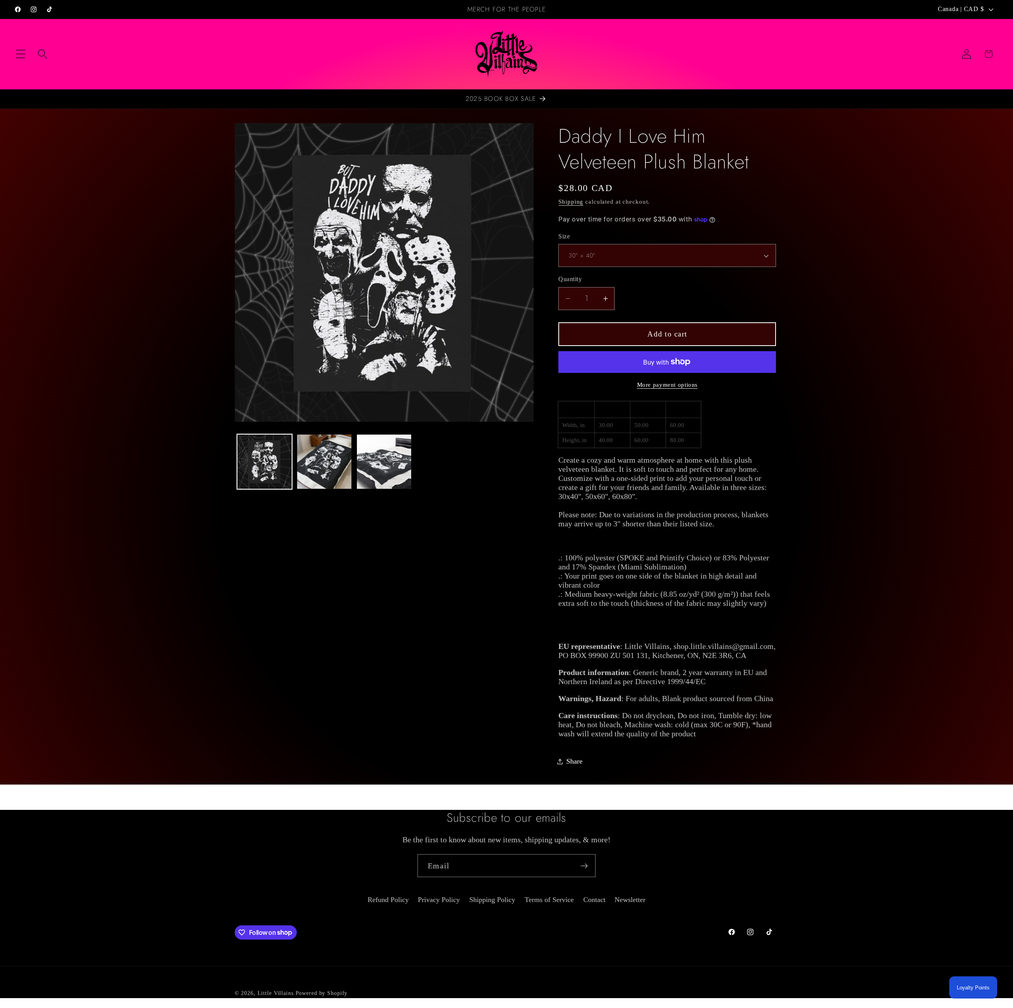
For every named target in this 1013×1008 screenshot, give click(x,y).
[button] (21, 54)
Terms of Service (549, 900)
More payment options (667, 385)
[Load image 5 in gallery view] (384, 461)
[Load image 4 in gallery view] (324, 461)
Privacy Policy (439, 900)
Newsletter (630, 900)
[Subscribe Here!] (584, 865)
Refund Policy (388, 900)
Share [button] (574, 761)
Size (564, 236)
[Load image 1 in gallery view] (264, 461)
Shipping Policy (492, 900)
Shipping (570, 202)
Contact (594, 900)
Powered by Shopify (322, 993)
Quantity (570, 279)
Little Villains (276, 993)
